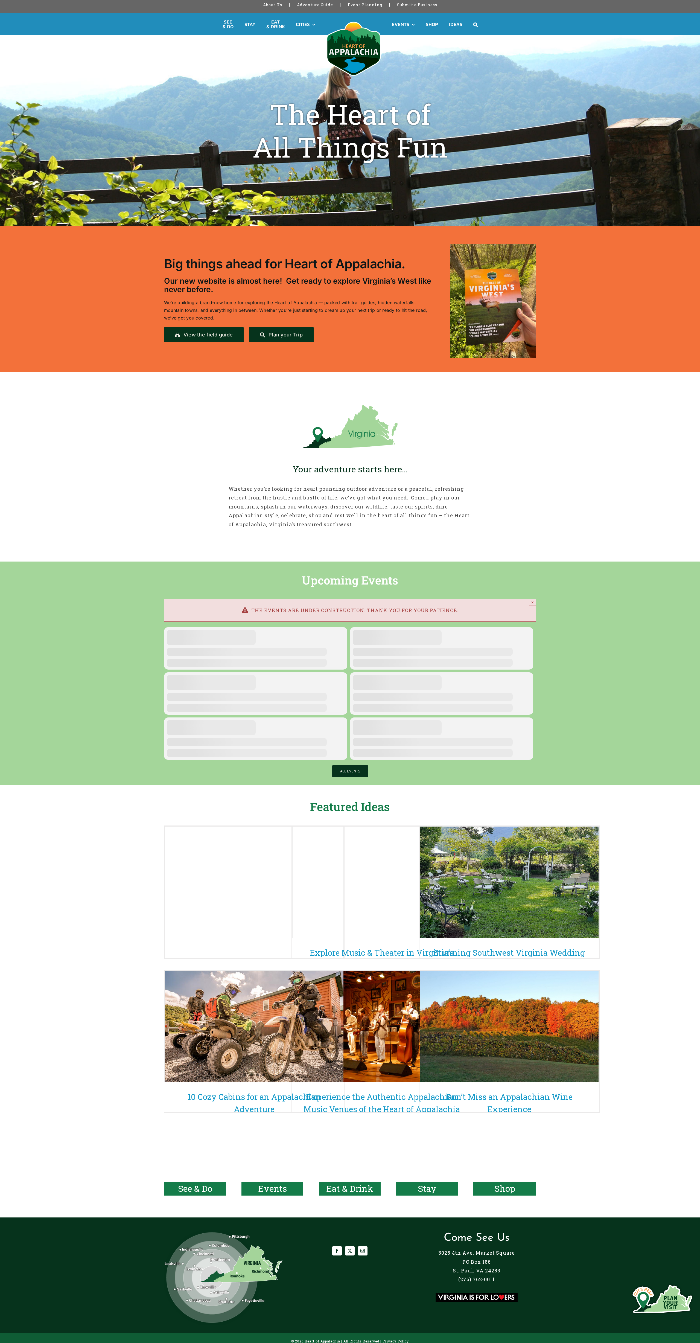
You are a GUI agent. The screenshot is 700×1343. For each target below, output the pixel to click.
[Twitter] (350, 1250)
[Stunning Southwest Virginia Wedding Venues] (509, 882)
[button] (455, 24)
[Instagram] (363, 1250)
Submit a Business (417, 4)
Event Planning (365, 4)
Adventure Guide (315, 4)
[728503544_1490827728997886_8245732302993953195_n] (493, 246)
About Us (272, 4)
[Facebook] (337, 1250)
